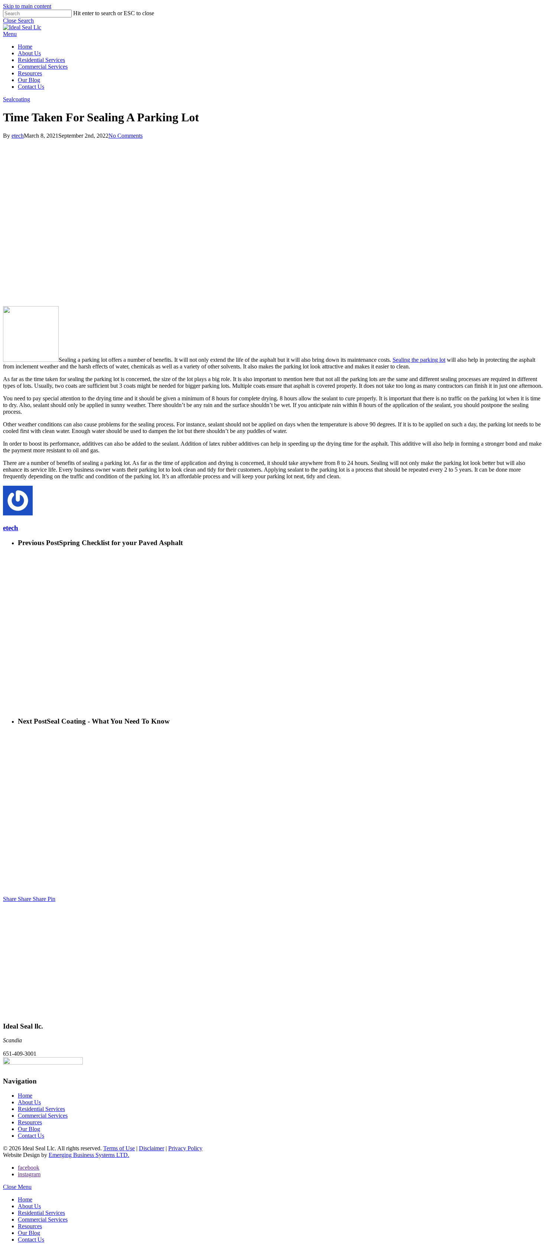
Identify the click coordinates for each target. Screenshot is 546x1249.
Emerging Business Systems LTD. (89, 1155)
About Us (29, 1102)
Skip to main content (27, 6)
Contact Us (31, 1135)
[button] (10, 34)
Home (25, 1095)
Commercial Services (43, 1115)
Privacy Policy (185, 1148)
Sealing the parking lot (419, 360)
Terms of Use (119, 1148)
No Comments (125, 135)
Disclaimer (151, 1148)
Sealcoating (16, 99)
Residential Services (41, 1109)
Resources (30, 1122)
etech (18, 135)
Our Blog (29, 1129)
